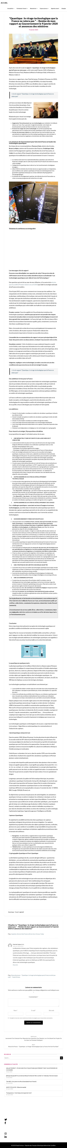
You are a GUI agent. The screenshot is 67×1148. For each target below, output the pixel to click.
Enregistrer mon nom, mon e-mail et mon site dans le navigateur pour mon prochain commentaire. (31, 1018)
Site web (51, 1010)
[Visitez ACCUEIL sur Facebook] (5, 1123)
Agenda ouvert (55, 8)
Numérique (11, 912)
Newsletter (33, 8)
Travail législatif (19, 912)
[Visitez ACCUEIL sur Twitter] (5, 1120)
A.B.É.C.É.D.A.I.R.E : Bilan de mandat (16, 1087)
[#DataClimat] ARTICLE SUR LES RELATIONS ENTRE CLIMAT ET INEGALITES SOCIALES (32, 1075)
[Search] (61, 1057)
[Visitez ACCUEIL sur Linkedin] (5, 1137)
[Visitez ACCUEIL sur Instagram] (5, 1134)
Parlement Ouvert (22, 8)
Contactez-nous (8, 1106)
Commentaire (33, 997)
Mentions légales (9, 1109)
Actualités (10, 8)
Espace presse (44, 8)
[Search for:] (33, 1057)
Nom (15, 1010)
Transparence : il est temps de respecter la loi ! (19, 1093)
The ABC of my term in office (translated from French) (21, 1081)
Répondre (15, 965)
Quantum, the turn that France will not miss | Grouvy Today (27, 934)
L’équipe (64, 8)
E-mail (33, 1010)
